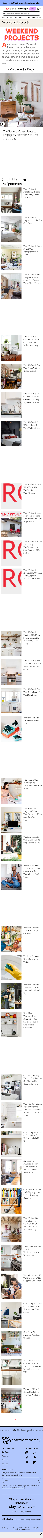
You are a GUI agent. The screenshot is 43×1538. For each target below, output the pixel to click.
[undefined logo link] (17, 9)
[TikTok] (34, 1452)
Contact (5, 1460)
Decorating (18, 17)
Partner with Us (35, 1519)
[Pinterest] (34, 1457)
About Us (5, 1456)
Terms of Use (7, 1488)
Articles (27, 17)
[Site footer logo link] (21, 1440)
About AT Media (18, 1519)
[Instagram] (26, 1452)
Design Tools (36, 17)
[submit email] (38, 1480)
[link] (21, 133)
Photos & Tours (7, 17)
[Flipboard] (34, 1462)
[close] (41, 1534)
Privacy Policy (20, 1488)
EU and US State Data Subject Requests (27, 1528)
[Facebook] (26, 1457)
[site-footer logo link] (7, 1519)
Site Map (5, 1463)
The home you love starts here (26, 1430)
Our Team (5, 1452)
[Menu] (3, 8)
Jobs (27, 1519)
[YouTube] (26, 1462)
